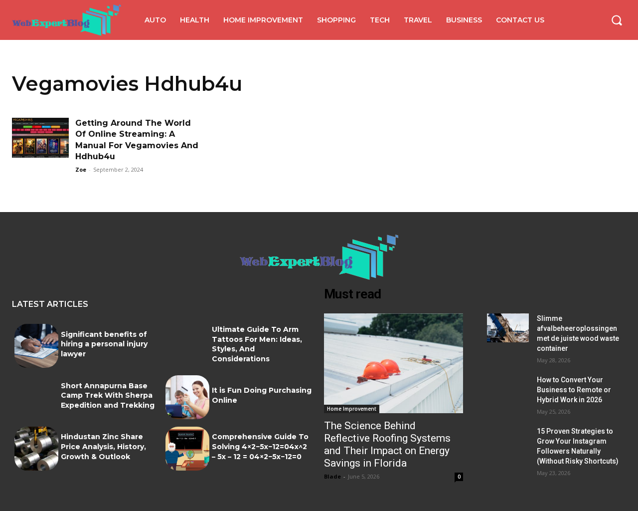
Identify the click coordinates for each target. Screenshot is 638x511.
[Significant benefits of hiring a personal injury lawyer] (36, 346)
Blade (332, 476)
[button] (616, 19)
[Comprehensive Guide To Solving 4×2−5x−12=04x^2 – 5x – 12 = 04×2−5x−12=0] (187, 449)
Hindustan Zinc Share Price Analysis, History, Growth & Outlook (103, 446)
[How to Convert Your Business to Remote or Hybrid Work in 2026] (508, 389)
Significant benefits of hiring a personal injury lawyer (104, 344)
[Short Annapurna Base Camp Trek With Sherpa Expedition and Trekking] (36, 397)
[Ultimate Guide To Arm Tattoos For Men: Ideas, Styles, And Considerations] (187, 346)
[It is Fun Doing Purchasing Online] (187, 397)
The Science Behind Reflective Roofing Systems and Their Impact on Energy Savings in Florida (387, 444)
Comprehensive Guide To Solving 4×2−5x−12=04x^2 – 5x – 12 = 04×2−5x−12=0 (260, 446)
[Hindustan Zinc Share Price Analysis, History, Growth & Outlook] (36, 449)
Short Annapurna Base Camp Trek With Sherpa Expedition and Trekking (108, 395)
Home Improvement (351, 408)
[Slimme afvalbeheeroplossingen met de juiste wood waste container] (508, 328)
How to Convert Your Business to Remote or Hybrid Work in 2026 (574, 390)
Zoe (80, 169)
